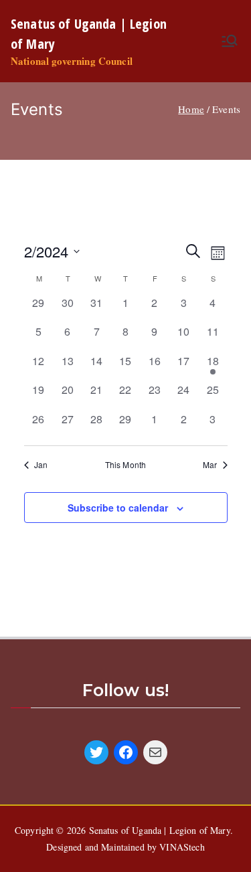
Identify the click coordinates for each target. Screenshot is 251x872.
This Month (126, 464)
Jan (41, 464)
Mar (210, 464)
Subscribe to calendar (118, 507)
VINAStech (181, 847)
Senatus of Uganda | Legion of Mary (159, 830)
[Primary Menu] (229, 40)
